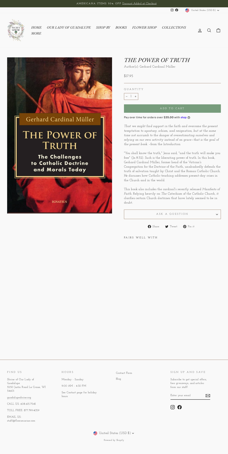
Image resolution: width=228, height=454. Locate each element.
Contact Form (124, 373)
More (36, 33)
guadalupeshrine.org (19, 397)
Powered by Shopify (114, 440)
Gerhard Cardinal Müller (157, 66)
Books (121, 27)
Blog (118, 379)
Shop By (103, 27)
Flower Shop (144, 27)
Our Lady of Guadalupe (69, 27)
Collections (174, 27)
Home (36, 27)
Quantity (134, 89)
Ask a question (172, 214)
